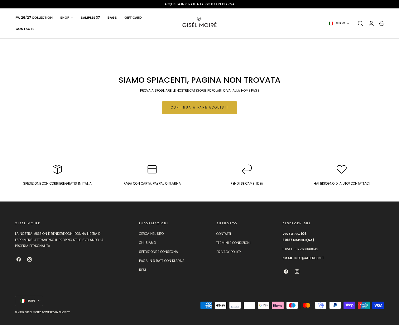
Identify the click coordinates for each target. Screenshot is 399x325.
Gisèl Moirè (33, 312)
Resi (142, 270)
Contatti (223, 233)
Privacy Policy (228, 252)
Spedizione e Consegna (158, 252)
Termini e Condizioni (233, 243)
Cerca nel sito (151, 233)
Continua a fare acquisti (199, 107)
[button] (360, 23)
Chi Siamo (147, 243)
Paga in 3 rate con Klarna (162, 261)
